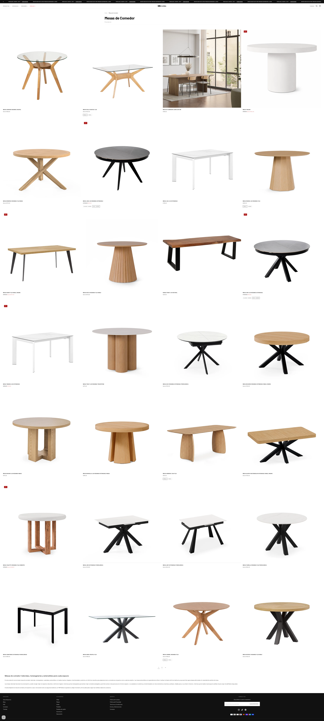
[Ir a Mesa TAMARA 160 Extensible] (42, 343)
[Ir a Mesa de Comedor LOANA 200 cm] (202, 69)
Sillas (57, 699)
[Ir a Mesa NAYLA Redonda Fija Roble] (122, 252)
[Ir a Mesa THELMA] (282, 69)
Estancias (15, 6)
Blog (4, 702)
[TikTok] (242, 710)
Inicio (106, 13)
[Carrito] (320, 6)
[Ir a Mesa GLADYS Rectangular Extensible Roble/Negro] (282, 432)
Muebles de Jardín (61, 709)
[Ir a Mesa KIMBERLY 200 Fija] (202, 432)
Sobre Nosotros (7, 699)
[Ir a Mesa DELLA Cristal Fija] (122, 69)
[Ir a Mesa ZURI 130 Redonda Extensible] (282, 252)
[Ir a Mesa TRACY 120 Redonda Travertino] (122, 343)
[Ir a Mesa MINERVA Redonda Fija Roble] (42, 160)
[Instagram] (239, 710)
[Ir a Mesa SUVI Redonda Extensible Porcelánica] (202, 343)
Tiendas (5, 709)
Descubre (24, 6)
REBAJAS (32, 6)
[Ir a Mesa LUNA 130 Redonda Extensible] (122, 160)
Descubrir (9, 1)
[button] (317, 6)
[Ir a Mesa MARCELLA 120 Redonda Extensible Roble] (122, 432)
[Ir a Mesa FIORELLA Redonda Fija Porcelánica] (282, 524)
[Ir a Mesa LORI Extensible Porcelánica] (122, 524)
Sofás (57, 704)
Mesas (58, 702)
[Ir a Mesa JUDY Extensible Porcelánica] (202, 524)
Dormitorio (59, 711)
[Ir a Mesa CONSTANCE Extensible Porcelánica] (42, 613)
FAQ (4, 704)
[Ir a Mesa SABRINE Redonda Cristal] (42, 69)
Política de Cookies (115, 699)
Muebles (58, 707)
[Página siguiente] (165, 667)
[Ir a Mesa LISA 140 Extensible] (202, 160)
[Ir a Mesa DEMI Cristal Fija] (122, 613)
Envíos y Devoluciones (115, 707)
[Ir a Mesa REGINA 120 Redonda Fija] (282, 160)
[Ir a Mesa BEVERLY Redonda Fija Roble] (282, 613)
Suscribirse (254, 704)
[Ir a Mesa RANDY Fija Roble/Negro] (42, 252)
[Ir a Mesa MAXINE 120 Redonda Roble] (42, 432)
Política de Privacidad (115, 702)
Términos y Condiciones (116, 704)
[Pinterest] (246, 710)
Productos (6, 6)
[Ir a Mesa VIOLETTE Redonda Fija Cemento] (42, 524)
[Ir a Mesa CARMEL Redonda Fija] (202, 613)
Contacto (5, 707)
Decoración (59, 714)
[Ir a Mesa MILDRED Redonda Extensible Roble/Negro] (282, 343)
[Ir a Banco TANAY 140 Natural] (202, 252)
